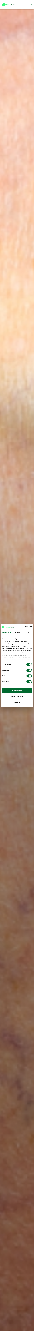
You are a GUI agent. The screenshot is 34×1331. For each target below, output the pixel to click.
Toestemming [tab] (6, 632)
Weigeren (17, 702)
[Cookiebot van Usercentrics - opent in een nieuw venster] (24, 627)
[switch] (29, 670)
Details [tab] (17, 632)
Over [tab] (28, 632)
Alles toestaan (17, 690)
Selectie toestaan (17, 696)
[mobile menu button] (31, 4)
